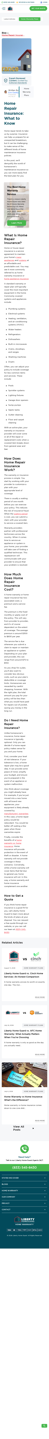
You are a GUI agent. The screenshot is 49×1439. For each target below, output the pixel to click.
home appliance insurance (16, 279)
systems (22, 260)
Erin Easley (13, 93)
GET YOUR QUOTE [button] (38, 8)
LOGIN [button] (45, 2)
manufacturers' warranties (16, 814)
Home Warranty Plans (29, 19)
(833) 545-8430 (24, 1167)
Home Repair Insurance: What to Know (13, 35)
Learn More (16, 223)
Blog (4, 33)
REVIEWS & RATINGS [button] (26, 2)
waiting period (20, 514)
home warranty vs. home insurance (13, 843)
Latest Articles (9, 19)
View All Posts (18, 1128)
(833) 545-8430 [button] (9, 2)
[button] (24, 1149)
